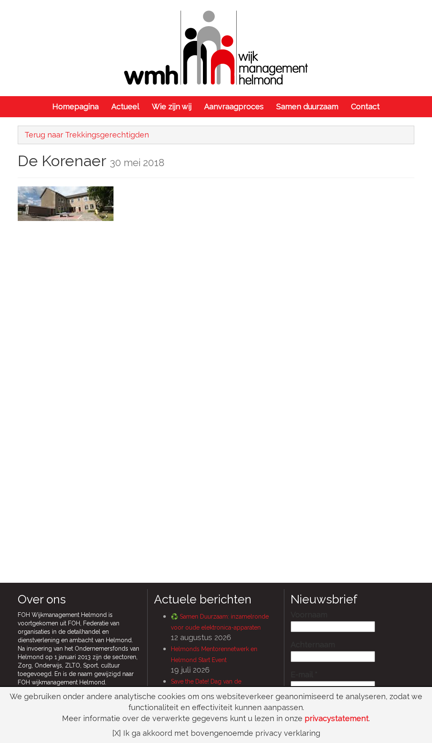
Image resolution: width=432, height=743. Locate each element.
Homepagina (75, 106)
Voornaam (309, 615)
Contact (365, 106)
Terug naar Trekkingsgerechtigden (86, 134)
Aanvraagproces (234, 106)
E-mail (304, 674)
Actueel (125, 106)
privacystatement (337, 718)
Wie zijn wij (172, 106)
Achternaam (313, 645)
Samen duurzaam (307, 106)
